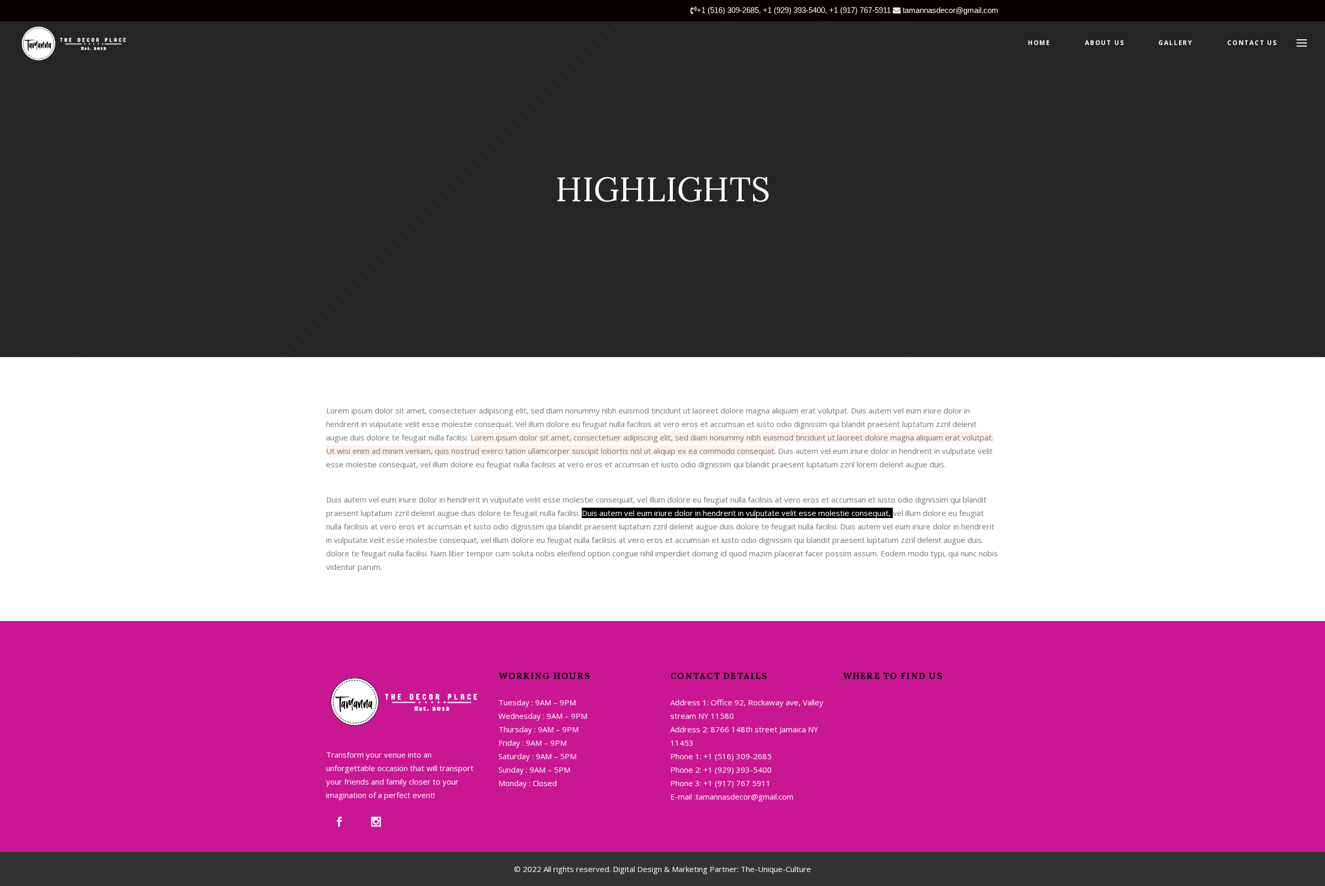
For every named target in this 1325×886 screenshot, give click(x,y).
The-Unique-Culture (775, 869)
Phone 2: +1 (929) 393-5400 (721, 769)
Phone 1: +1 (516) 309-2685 (721, 756)
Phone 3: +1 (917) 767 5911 (720, 783)
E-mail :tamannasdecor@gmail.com (731, 796)
